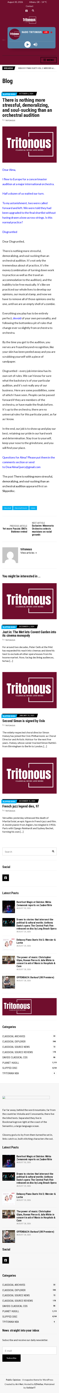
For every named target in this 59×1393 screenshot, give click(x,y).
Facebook (26, 11)
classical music (21, 508)
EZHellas (38, 1384)
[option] (37, 68)
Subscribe (11, 1358)
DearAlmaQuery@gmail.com (23, 467)
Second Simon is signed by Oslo (23, 721)
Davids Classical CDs (15, 1057)
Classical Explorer (13, 1041)
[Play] (28, 44)
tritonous (10, 120)
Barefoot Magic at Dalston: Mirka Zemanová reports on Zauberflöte (34, 904)
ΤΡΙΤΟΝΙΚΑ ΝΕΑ (10, 1073)
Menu (50, 60)
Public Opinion (13, 1380)
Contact (29, 6)
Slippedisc (8, 491)
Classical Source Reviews (17, 1052)
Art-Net (19, 1384)
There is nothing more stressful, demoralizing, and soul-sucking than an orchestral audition (27, 481)
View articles (27, 552)
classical (7, 508)
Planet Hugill (10, 1062)
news (33, 508)
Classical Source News (16, 1046)
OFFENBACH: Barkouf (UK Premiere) (35, 977)
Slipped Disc (9, 94)
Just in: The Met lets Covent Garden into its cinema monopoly (29, 633)
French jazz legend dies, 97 (20, 806)
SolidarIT (31, 1387)
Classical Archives (13, 1036)
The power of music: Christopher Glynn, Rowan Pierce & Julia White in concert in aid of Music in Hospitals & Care (36, 962)
